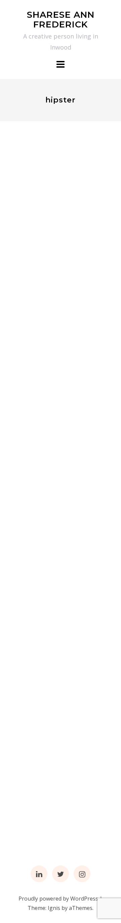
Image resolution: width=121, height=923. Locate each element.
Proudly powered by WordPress (58, 898)
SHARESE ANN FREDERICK (60, 19)
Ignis (54, 908)
